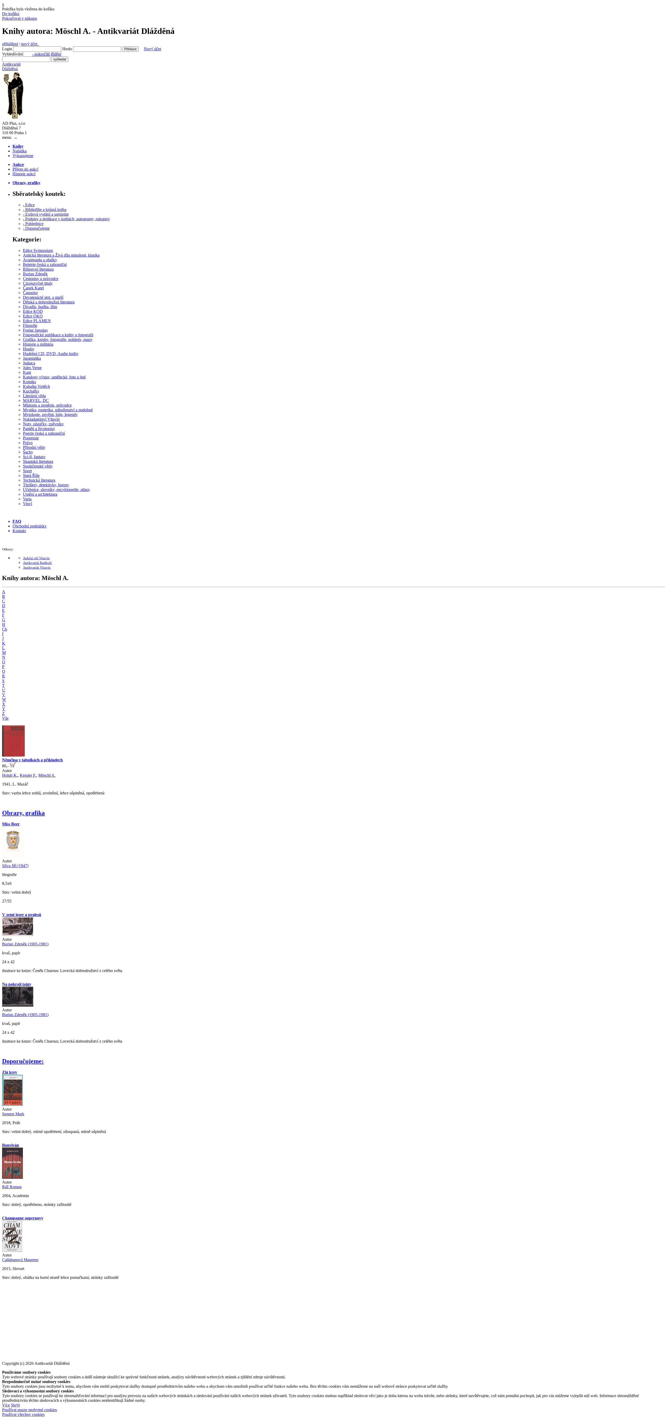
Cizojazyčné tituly (38, 283)
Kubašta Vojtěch (36, 386)
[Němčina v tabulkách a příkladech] (13, 755)
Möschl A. (46, 775)
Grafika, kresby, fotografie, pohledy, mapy (57, 339)
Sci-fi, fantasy (34, 457)
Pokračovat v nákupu (19, 18)
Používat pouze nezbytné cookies (29, 1410)
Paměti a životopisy (39, 428)
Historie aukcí (24, 174)
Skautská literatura (38, 461)
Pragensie (31, 438)
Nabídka (20, 151)
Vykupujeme (23, 155)
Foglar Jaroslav (35, 330)
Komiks (29, 381)
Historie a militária (38, 344)
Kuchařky (31, 391)
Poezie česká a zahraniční (44, 433)
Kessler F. (28, 775)
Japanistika (32, 358)
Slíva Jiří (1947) (15, 865)
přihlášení (10, 44)
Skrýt (15, 1405)
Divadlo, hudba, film (40, 306)
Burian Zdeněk (35, 274)
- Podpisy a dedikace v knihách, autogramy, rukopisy (66, 219)
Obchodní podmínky (30, 526)
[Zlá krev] (12, 1104)
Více (6, 1405)
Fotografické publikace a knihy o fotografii (58, 335)
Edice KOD (33, 311)
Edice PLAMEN (37, 321)
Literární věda (34, 396)
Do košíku (10, 13)
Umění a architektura (40, 494)
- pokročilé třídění (46, 54)
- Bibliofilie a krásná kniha (44, 209)
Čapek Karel (33, 288)
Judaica (29, 363)
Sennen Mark (13, 1114)
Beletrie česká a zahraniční (45, 264)
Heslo (67, 49)
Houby (28, 349)
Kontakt (19, 530)
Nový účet (152, 49)
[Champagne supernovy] (12, 1250)
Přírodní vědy (34, 447)
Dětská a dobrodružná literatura (49, 302)
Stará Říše (31, 475)
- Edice (29, 205)
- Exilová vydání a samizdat (46, 214)
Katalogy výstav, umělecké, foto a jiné (54, 377)
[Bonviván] (12, 1177)
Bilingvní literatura (38, 269)
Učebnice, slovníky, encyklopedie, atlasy (56, 489)
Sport (27, 471)
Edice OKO (33, 316)
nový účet (30, 44)
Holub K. (10, 775)
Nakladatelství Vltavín (41, 419)
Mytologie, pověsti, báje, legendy (50, 414)
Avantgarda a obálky (40, 260)
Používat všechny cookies (23, 1414)
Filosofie (30, 325)
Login (7, 49)
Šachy (28, 452)
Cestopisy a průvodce (40, 278)
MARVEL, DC (36, 400)
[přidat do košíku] (13, 766)
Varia (27, 499)
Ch (4, 629)
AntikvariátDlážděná (11, 66)
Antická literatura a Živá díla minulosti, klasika (61, 255)
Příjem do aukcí (25, 169)
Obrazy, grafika (23, 813)
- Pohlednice (33, 223)
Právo (28, 442)
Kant (27, 372)
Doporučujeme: (23, 1061)
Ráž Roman (12, 1187)
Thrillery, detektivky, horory (46, 485)
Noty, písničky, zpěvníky (43, 424)
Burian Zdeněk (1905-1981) (25, 944)
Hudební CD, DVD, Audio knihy (50, 353)
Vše (5, 718)
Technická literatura (39, 480)
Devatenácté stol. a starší (43, 297)
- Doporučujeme (36, 228)
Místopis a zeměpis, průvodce (47, 405)
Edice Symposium (38, 250)
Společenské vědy (38, 466)
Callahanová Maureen (20, 1260)
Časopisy (30, 292)
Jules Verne (32, 367)
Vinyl (27, 503)
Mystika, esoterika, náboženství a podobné (58, 410)
